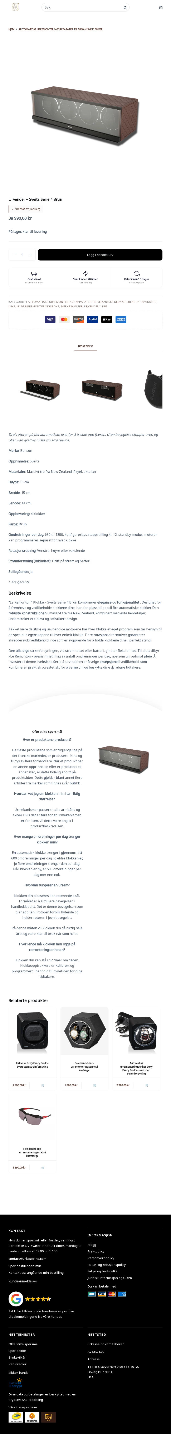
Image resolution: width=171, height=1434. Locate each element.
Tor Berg (34, 209)
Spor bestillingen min (25, 1266)
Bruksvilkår (17, 1357)
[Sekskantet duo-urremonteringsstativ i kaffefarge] (32, 1116)
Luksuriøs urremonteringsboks (34, 306)
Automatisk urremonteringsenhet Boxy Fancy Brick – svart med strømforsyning (136, 1068)
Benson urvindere (142, 302)
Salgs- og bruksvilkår (103, 1271)
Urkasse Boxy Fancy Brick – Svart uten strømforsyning (32, 1064)
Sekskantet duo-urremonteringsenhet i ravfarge (84, 1066)
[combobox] (83, 7)
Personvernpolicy (101, 1258)
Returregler (17, 1364)
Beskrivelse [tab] (85, 346)
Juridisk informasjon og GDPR (110, 1278)
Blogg (92, 1244)
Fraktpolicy (96, 1251)
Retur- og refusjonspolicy (107, 1264)
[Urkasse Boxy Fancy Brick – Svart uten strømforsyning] (32, 1031)
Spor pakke (17, 1351)
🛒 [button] (43, 1085)
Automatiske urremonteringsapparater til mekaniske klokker (77, 302)
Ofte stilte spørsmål (23, 1344)
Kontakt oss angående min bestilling (36, 1272)
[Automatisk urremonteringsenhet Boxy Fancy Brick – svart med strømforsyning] (136, 1031)
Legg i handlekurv (100, 255)
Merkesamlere (72, 306)
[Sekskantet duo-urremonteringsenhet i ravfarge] (84, 1031)
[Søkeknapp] (125, 7)
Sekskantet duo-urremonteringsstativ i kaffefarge (32, 1152)
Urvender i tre (95, 306)
